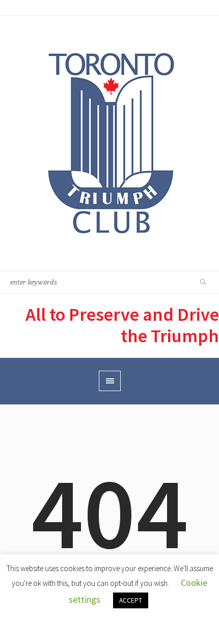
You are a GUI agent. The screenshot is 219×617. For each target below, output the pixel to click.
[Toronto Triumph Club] (110, 143)
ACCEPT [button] (130, 600)
